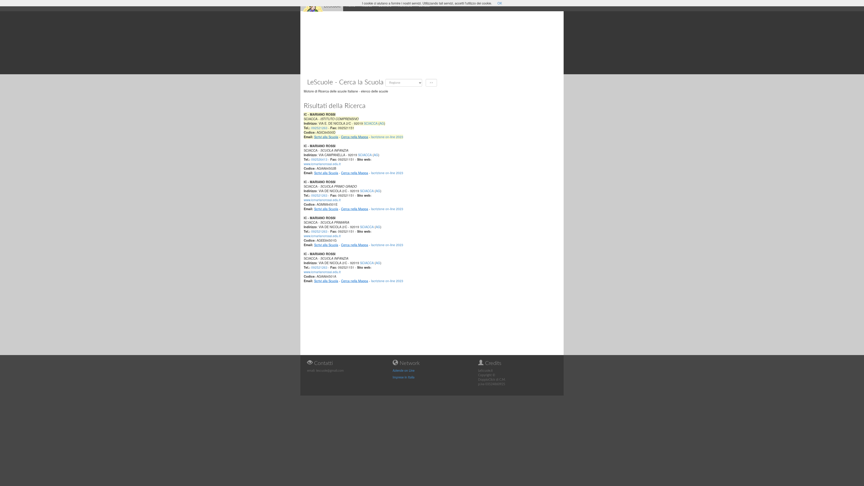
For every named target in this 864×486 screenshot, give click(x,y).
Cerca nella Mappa (354, 137)
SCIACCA (371, 123)
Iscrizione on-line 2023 (387, 137)
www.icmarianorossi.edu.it (322, 164)
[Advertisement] (432, 42)
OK (499, 3)
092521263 (319, 128)
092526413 (319, 159)
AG (382, 123)
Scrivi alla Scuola (326, 137)
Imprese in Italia (403, 377)
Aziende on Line (403, 370)
